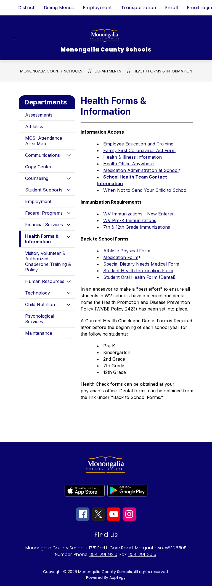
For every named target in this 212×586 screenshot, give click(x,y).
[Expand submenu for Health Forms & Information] (69, 237)
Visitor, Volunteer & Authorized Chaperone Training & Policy (48, 261)
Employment (97, 7)
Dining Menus (59, 7)
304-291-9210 (103, 554)
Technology (37, 293)
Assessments (38, 115)
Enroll (171, 7)
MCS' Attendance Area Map (43, 140)
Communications (42, 155)
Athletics (34, 126)
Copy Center (38, 166)
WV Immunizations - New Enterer (138, 214)
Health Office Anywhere (128, 163)
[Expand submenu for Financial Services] (69, 224)
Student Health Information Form (138, 270)
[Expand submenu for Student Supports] (69, 189)
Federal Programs (44, 213)
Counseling (36, 178)
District (26, 7)
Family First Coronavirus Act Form (139, 150)
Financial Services (44, 224)
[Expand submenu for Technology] (69, 292)
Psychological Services (39, 318)
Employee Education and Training (138, 144)
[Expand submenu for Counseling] (69, 178)
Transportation (138, 7)
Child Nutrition (40, 304)
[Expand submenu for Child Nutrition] (69, 304)
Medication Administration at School (141, 170)
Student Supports (43, 190)
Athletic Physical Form (126, 250)
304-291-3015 (142, 554)
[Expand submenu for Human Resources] (69, 281)
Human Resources (44, 281)
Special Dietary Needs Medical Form (141, 264)
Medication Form (120, 257)
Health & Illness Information (132, 157)
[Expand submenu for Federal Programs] (69, 212)
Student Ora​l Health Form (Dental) (139, 277)
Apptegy (117, 577)
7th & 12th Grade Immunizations (136, 227)
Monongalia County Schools (51, 71)
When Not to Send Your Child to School (145, 190)
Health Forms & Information (163, 71)
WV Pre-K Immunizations (129, 220)
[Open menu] (14, 38)
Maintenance (38, 333)
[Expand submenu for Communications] (69, 155)
